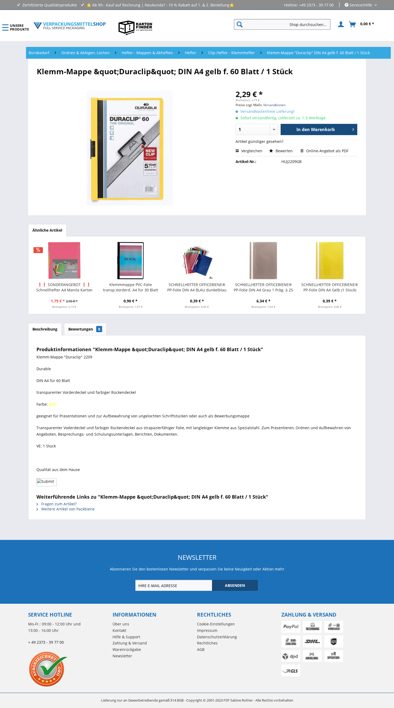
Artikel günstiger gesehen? (259, 141)
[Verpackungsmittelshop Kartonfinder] (135, 27)
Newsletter (122, 655)
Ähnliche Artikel (47, 230)
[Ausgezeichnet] (69, 669)
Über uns (121, 624)
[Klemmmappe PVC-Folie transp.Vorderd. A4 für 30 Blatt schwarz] (130, 260)
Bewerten (284, 150)
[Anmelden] (340, 24)
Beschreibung (44, 329)
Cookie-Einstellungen (216, 624)
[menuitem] (284, 24)
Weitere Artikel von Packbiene (67, 508)
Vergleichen (251, 150)
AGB (201, 649)
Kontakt (119, 630)
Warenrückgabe (127, 649)
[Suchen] (239, 24)
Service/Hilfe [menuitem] (360, 5)
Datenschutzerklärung (217, 636)
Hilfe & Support (126, 636)
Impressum (207, 630)
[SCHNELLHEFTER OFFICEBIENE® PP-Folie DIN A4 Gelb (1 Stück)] (329, 260)
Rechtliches (207, 643)
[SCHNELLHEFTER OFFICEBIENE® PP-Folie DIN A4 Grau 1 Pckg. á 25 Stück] (263, 260)
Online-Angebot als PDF (326, 150)
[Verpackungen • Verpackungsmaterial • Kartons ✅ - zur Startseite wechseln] (69, 25)
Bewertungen (84, 329)
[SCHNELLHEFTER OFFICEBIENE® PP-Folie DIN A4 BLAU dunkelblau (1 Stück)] (197, 260)
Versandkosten (274, 105)
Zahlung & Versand (130, 643)
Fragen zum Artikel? (58, 503)
